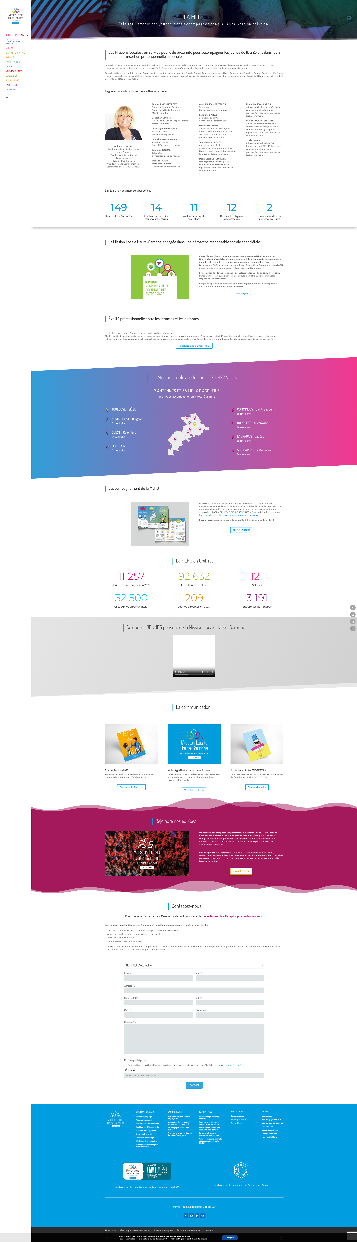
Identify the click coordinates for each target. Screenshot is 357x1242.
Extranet (111, 1230)
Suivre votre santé (144, 1134)
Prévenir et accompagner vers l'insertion (147, 1145)
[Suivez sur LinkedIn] (197, 1215)
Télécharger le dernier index (194, 345)
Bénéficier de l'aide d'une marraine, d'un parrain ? (209, 1128)
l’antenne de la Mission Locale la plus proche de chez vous (228, 515)
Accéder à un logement (146, 1130)
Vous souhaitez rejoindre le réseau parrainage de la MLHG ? (210, 1140)
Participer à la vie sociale (146, 1141)
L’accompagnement (270, 1129)
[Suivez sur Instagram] (191, 1215)
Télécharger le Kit (194, 790)
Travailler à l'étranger (145, 1137)
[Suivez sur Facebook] (186, 1215)
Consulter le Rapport (131, 787)
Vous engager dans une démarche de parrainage (209, 1123)
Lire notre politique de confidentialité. (227, 1065)
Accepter (230, 1237)
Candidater (241, 871)
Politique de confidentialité (136, 1230)
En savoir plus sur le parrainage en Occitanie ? (209, 1134)
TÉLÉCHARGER (241, 530)
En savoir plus (118, 423)
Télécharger (241, 293)
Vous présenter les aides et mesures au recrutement (179, 1123)
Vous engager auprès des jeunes (178, 1128)
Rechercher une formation (147, 1123)
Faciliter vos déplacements (147, 1127)
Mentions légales (165, 1230)
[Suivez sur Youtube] (202, 1215)
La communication (269, 1133)
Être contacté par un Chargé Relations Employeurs (180, 1134)
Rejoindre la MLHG (269, 1136)
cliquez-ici (205, 1239)
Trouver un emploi (144, 1120)
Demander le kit (257, 787)
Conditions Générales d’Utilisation (196, 1230)
